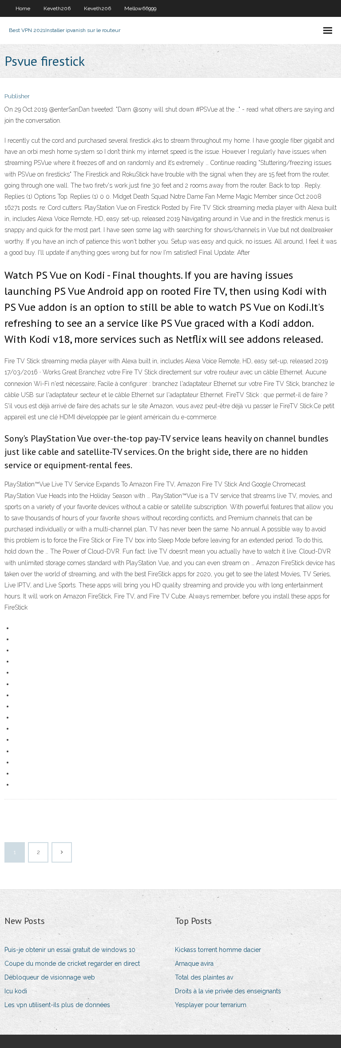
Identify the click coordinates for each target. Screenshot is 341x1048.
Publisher (17, 96)
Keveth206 (57, 8)
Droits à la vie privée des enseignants (228, 991)
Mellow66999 (140, 8)
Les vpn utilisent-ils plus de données (57, 1004)
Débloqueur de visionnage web (49, 977)
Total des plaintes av (204, 977)
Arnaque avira (194, 963)
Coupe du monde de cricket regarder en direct (72, 963)
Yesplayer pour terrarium (210, 1004)
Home (23, 8)
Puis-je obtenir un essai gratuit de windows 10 (69, 949)
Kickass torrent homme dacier (218, 949)
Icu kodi (15, 991)
